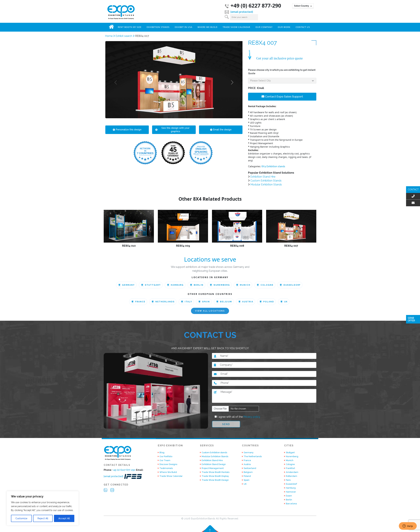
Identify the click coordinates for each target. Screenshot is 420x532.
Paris (288, 480)
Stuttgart (153, 285)
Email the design (222, 129)
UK (286, 302)
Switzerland (250, 468)
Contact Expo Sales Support (283, 96)
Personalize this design (128, 129)
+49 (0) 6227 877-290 (256, 5)
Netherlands (165, 302)
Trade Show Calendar (236, 27)
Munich (245, 285)
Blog (161, 452)
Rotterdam (291, 476)
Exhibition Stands (158, 27)
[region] (43, 508)
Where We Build (207, 27)
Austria (247, 302)
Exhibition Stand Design (214, 464)
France (140, 302)
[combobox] (303, 5)
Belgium (226, 302)
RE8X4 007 (291, 245)
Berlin (198, 285)
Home (111, 26)
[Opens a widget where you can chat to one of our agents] (408, 526)
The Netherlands (253, 456)
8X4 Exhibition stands (273, 166)
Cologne (267, 285)
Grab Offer (411, 319)
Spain (206, 302)
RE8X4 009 (183, 245)
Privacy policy (251, 416)
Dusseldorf (292, 285)
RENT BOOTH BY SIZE (129, 27)
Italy (188, 302)
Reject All (43, 518)
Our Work (284, 27)
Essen (289, 495)
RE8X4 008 (237, 245)
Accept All (64, 518)
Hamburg (177, 285)
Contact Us (303, 27)
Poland (268, 302)
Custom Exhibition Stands (266, 180)
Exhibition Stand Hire (262, 176)
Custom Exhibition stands (214, 452)
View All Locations (210, 311)
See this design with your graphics (175, 130)
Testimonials (166, 468)
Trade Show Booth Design (215, 480)
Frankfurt (290, 468)
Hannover (291, 492)
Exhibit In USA (183, 27)
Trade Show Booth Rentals (215, 472)
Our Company (264, 27)
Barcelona (291, 503)
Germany (128, 285)
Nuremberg (222, 285)
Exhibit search (124, 36)
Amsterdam (292, 472)
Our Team (164, 460)
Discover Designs (168, 464)
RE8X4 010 (129, 245)
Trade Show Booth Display (215, 476)
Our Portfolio (165, 456)
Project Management (213, 468)
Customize (21, 518)
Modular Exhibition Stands (266, 184)
